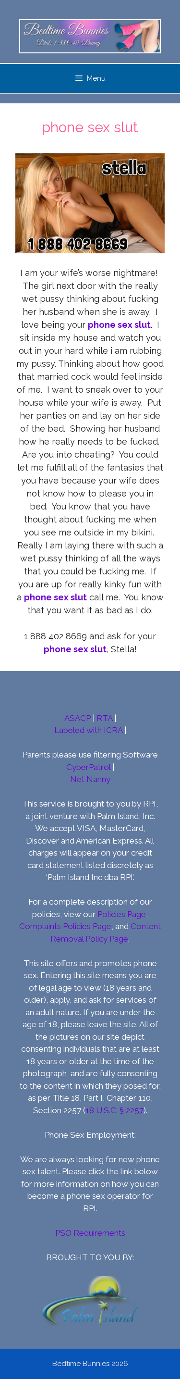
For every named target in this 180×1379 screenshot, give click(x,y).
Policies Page (121, 914)
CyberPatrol (88, 767)
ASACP (77, 718)
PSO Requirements (90, 1233)
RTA (104, 718)
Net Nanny (90, 779)
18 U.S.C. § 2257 (114, 1110)
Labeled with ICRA (88, 730)
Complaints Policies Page (65, 926)
